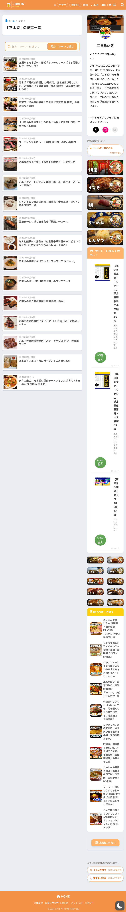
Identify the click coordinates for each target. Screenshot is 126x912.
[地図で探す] (114, 4)
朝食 (85, 4)
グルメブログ (105, 870)
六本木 (94, 4)
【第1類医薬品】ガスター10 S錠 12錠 (116, 497)
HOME (65, 896)
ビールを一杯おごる (105, 150)
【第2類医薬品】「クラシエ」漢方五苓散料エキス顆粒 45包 (116, 293)
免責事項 (38, 902)
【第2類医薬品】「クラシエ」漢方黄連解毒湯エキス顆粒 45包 (116, 401)
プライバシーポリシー (82, 902)
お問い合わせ (107, 843)
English (64, 902)
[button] (119, 905)
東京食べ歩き (105, 878)
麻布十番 (106, 4)
